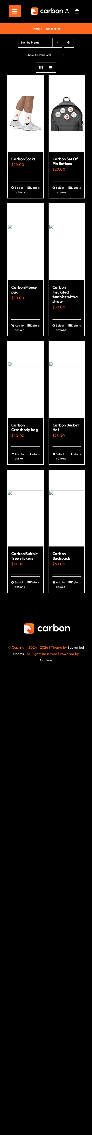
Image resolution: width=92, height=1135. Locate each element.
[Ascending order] (69, 42)
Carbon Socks (23, 158)
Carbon (46, 660)
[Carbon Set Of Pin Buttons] (67, 113)
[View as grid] (41, 67)
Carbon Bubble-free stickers (25, 556)
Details (35, 187)
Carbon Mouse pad (24, 289)
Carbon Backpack (61, 556)
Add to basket (19, 328)
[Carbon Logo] (47, 8)
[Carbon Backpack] (67, 508)
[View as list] (51, 67)
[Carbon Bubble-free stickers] (25, 508)
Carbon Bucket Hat (66, 427)
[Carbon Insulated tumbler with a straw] (67, 242)
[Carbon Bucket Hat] (67, 379)
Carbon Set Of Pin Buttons (65, 161)
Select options (20, 190)
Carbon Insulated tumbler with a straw (65, 294)
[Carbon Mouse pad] (25, 242)
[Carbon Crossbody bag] (25, 379)
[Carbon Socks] (25, 113)
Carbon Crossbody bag (24, 427)
